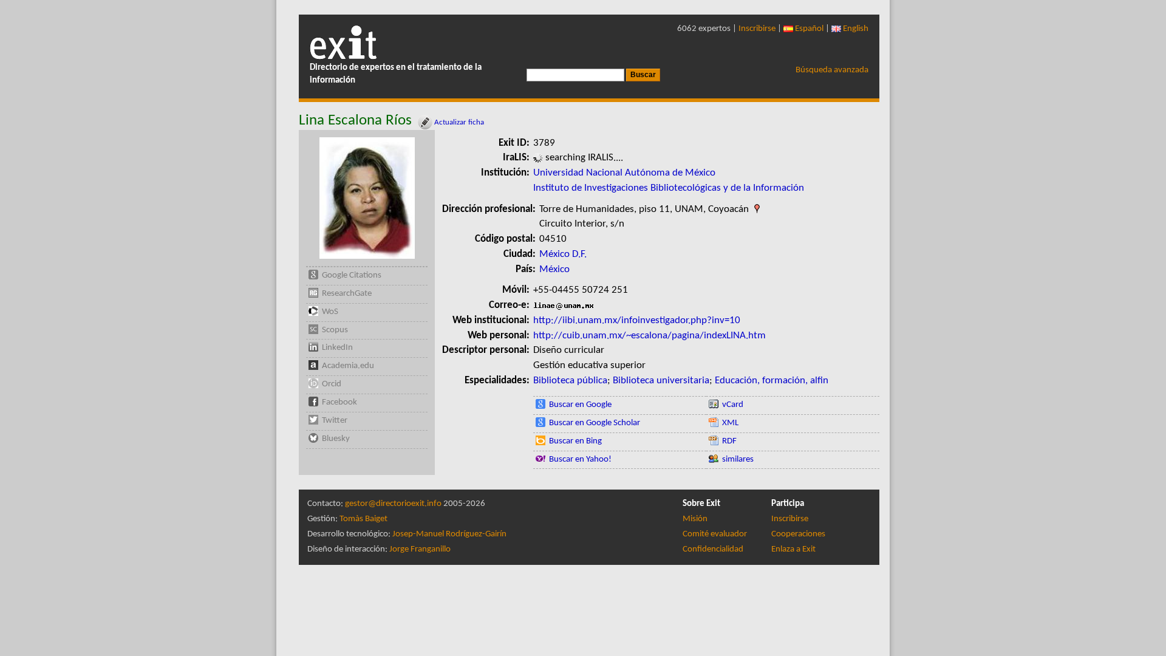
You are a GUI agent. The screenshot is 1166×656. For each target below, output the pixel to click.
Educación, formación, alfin (771, 380)
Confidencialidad (713, 549)
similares (738, 459)
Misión (695, 519)
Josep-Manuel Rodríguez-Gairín (449, 534)
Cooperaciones (798, 534)
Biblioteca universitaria (661, 380)
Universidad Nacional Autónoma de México (624, 173)
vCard (732, 404)
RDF (729, 441)
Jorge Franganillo (420, 549)
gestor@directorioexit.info (393, 503)
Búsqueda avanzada (832, 70)
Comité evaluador (715, 534)
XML (730, 423)
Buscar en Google (580, 404)
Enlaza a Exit (793, 549)
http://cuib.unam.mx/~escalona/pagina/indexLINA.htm (649, 335)
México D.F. (563, 254)
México (554, 269)
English (854, 28)
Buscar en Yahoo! (580, 459)
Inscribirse (757, 28)
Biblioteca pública (570, 380)
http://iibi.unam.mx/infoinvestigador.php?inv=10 (636, 320)
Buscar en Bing (575, 441)
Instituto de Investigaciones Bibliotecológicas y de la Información (668, 188)
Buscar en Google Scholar (594, 423)
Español (808, 28)
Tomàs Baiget (363, 519)
